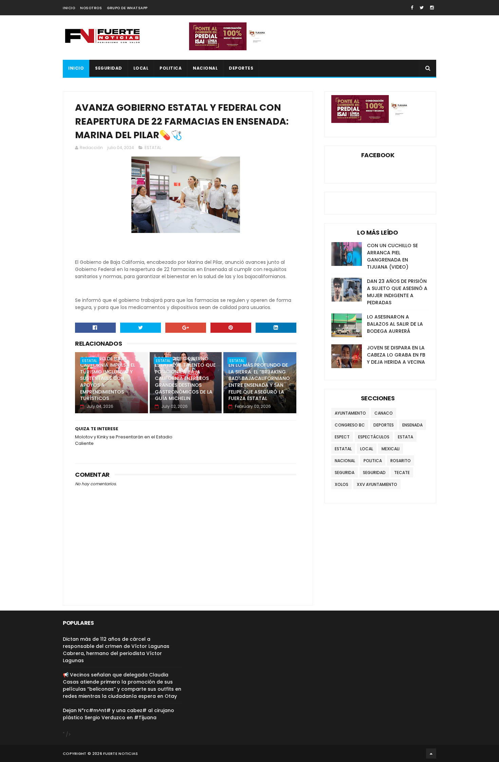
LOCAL (141, 68)
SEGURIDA (344, 472)
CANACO (383, 413)
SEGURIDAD (108, 68)
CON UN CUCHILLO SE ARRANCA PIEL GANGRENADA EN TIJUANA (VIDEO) (392, 256)
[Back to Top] (431, 753)
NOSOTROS (91, 8)
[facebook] (411, 7)
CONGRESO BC (350, 425)
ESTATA (405, 437)
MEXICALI (391, 449)
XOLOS (341, 484)
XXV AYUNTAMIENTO (377, 484)
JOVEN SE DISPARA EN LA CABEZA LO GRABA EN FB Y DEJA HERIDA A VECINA (396, 354)
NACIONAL (205, 68)
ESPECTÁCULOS (373, 437)
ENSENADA (412, 425)
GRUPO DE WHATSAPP (127, 8)
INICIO (69, 8)
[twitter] (421, 7)
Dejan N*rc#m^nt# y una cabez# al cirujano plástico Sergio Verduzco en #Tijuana (118, 714)
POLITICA (171, 68)
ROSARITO (400, 461)
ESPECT (342, 437)
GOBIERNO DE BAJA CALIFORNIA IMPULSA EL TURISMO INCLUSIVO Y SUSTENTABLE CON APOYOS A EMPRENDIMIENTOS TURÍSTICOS (107, 378)
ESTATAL (153, 147)
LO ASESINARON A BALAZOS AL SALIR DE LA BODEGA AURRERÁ (395, 323)
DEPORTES (241, 68)
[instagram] (432, 7)
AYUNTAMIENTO (350, 413)
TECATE (402, 472)
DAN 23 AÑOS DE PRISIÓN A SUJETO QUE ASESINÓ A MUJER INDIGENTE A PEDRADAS (397, 292)
